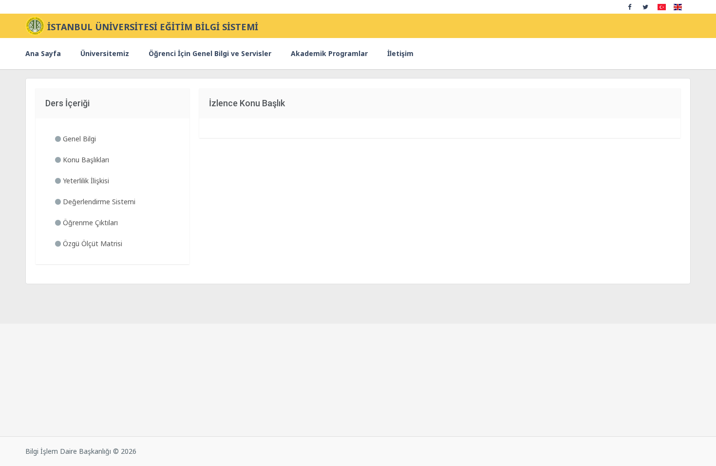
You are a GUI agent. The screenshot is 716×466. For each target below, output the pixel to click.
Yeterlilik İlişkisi (85, 180)
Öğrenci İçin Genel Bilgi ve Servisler (210, 53)
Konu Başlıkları (85, 159)
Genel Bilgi (78, 138)
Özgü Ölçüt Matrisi (91, 243)
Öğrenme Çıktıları (89, 222)
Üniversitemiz (104, 53)
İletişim (400, 53)
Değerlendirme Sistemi (98, 201)
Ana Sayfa (43, 53)
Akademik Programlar (329, 53)
